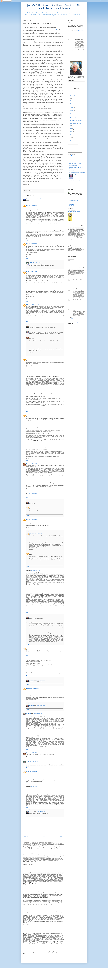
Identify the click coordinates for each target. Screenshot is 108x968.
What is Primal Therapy (73, 205)
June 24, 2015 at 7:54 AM (40, 811)
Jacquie (30, 262)
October (71, 109)
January (71, 131)
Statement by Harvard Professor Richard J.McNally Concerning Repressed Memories (76, 185)
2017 (70, 101)
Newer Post (26, 836)
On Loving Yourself (72, 170)
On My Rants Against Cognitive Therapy (75, 180)
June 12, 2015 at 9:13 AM (32, 205)
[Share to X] (26, 190)
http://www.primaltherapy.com (74, 95)
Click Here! (80, 30)
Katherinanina (31, 533)
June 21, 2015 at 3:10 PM (40, 617)
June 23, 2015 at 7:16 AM (35, 786)
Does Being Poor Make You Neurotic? (76, 120)
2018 (70, 100)
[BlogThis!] (25, 190)
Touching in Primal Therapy (73, 200)
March (71, 128)
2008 (70, 141)
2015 (70, 104)
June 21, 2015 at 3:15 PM (40, 705)
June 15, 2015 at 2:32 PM (32, 493)
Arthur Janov (31, 502)
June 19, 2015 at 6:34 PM (36, 648)
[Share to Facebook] (28, 190)
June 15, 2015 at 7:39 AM (37, 262)
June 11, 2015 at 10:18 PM (36, 198)
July (70, 113)
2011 (70, 137)
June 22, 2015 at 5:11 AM (34, 771)
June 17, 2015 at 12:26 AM (35, 507)
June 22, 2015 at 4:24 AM (34, 761)
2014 (70, 133)
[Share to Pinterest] (29, 190)
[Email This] (24, 190)
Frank (30, 337)
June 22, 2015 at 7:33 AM (38, 622)
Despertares (28, 688)
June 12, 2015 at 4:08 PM (34, 304)
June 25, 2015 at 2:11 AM (36, 337)
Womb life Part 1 (71, 204)
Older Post (62, 836)
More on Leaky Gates (73, 117)
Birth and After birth (72, 203)
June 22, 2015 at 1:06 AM (37, 713)
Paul (27, 205)
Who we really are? (72, 201)
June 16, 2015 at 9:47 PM (40, 502)
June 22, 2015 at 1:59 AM (33, 752)
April (71, 126)
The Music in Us (71, 161)
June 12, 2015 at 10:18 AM (32, 271)
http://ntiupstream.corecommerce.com (74, 211)
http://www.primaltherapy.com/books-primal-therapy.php (75, 318)
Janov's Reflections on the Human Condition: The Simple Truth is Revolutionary (54, 7)
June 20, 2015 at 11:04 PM (35, 688)
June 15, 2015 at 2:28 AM (33, 463)
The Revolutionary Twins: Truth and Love (77, 116)
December (72, 106)
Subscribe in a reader (71, 148)
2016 (70, 103)
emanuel (27, 771)
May (70, 125)
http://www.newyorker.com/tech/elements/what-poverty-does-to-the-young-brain (41, 29)
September (72, 110)
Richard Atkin (28, 198)
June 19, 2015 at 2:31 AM (35, 570)
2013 (70, 134)
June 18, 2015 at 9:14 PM (39, 533)
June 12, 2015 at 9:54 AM (32, 243)
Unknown (28, 304)
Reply (27, 240)
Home (44, 836)
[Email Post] (31, 190)
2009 (70, 140)
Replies (29, 260)
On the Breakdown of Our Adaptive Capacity (77, 119)
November (72, 107)
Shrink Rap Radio (71, 195)
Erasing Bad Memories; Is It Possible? (75, 163)
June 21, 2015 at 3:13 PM (40, 680)
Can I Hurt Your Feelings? (73, 165)
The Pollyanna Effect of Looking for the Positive (77, 172)
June (71, 114)
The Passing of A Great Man (78, 174)
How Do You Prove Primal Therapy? (76, 123)
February (71, 129)
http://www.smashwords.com (79, 257)
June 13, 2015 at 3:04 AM (32, 358)
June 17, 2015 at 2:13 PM (32, 519)
